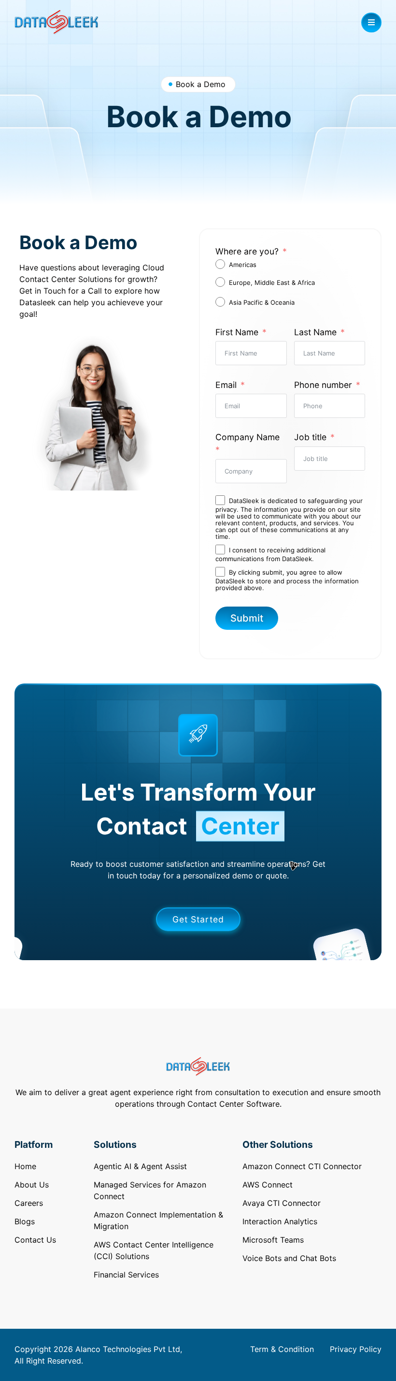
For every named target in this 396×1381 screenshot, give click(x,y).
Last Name (315, 332)
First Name (236, 332)
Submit (246, 618)
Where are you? (247, 251)
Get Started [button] (198, 919)
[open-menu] (371, 22)
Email (226, 385)
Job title (310, 437)
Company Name (247, 437)
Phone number (323, 385)
